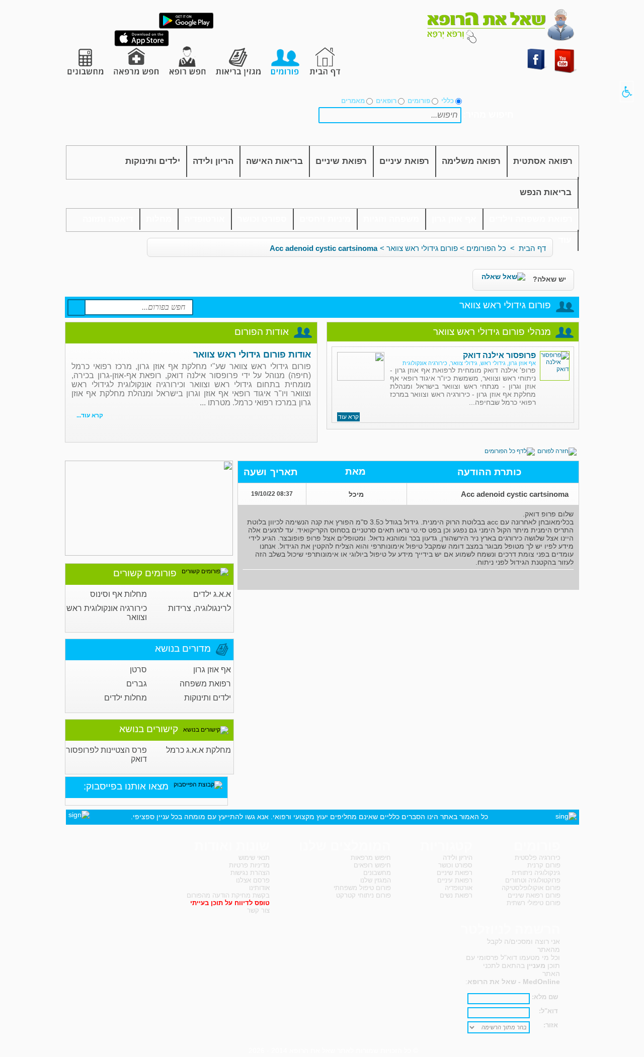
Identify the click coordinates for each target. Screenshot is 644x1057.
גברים (136, 683)
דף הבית (532, 248)
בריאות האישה (274, 161)
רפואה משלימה (471, 161)
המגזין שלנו (375, 880)
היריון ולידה (457, 857)
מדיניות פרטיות (249, 865)
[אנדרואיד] (186, 26)
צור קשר (258, 910)
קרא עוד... (89, 415)
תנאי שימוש (254, 857)
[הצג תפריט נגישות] (626, 91)
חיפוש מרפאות (371, 857)
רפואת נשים (456, 895)
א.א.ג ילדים (212, 594)
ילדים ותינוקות (152, 161)
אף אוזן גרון (454, 219)
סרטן (138, 669)
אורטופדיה (204, 219)
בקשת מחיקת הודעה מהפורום (228, 895)
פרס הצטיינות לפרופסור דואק (106, 754)
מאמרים (353, 101)
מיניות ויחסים (325, 219)
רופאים (386, 101)
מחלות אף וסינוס (118, 594)
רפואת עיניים (404, 161)
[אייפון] (141, 44)
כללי (447, 101)
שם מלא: (545, 997)
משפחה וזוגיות (391, 219)
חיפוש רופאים (372, 865)
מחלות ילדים (125, 697)
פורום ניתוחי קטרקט (363, 895)
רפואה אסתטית (543, 161)
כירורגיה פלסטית (537, 857)
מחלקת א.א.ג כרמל (198, 750)
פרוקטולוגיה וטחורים (532, 880)
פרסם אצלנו (253, 880)
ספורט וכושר (262, 219)
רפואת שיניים (341, 161)
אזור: (550, 1025)
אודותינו (259, 888)
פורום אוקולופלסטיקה (531, 888)
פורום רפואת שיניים (534, 895)
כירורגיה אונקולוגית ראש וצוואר (106, 613)
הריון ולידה (213, 161)
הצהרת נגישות (250, 872)
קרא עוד (348, 416)
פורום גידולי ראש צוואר (422, 248)
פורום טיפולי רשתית (533, 903)
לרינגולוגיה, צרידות (199, 608)
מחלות (159, 219)
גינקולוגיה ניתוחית (536, 872)
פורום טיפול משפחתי (362, 888)
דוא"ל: (548, 1011)
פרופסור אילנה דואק (499, 355)
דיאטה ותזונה (108, 219)
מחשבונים (377, 872)
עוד (565, 240)
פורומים (419, 101)
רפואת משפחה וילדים (531, 219)
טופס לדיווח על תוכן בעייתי (230, 903)
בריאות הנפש (546, 192)
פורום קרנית (543, 865)
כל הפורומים (486, 248)
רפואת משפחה (205, 683)
